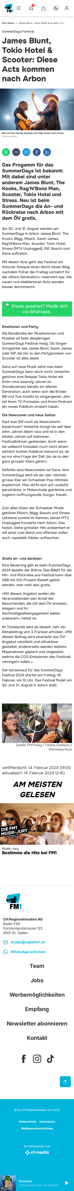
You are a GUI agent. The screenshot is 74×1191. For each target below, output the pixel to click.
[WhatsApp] (6, 152)
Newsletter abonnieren (37, 1023)
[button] (56, 8)
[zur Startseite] (9, 8)
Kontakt (37, 1038)
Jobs (37, 980)
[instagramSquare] (37, 1058)
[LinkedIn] (47, 152)
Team (37, 966)
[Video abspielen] (37, 723)
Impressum (47, 1121)
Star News (8, 23)
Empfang (37, 1009)
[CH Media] (37, 1152)
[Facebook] (37, 152)
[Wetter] (43, 8)
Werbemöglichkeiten (37, 994)
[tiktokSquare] (50, 1058)
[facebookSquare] (23, 1058)
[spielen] (66, 1183)
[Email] (26, 152)
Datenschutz (27, 1121)
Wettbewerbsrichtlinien (37, 1128)
